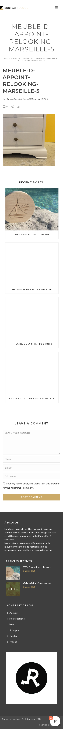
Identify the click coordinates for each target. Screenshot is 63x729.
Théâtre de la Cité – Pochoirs (32, 344)
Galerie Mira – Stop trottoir (32, 289)
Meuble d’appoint (25, 58)
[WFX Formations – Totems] (31, 209)
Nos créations (17, 618)
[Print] (20, 106)
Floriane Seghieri (14, 98)
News (12, 624)
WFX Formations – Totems (32, 234)
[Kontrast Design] (14, 8)
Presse (13, 641)
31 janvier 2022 (38, 98)
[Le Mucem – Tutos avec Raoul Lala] (31, 373)
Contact (14, 636)
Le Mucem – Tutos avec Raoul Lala (32, 398)
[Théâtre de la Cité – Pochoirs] (31, 318)
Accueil (8, 58)
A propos (14, 630)
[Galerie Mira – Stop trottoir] (31, 264)
